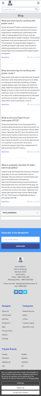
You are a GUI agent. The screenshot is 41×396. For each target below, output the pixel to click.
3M (22, 366)
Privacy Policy (7, 331)
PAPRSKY (5, 358)
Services (5, 319)
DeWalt (24, 354)
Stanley (4, 354)
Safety (25, 315)
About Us (5, 311)
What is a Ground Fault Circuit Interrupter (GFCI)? (15, 119)
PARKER (24, 362)
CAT (3, 366)
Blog (3, 327)
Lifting (25, 319)
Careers (5, 335)
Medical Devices (28, 311)
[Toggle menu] (3, 3)
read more (5, 57)
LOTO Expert (6, 315)
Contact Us (6, 323)
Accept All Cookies (20, 392)
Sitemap (5, 338)
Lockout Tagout (28, 323)
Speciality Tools (28, 327)
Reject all (20, 388)
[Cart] (39, 3)
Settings (20, 383)
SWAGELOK (6, 362)
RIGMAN (24, 358)
